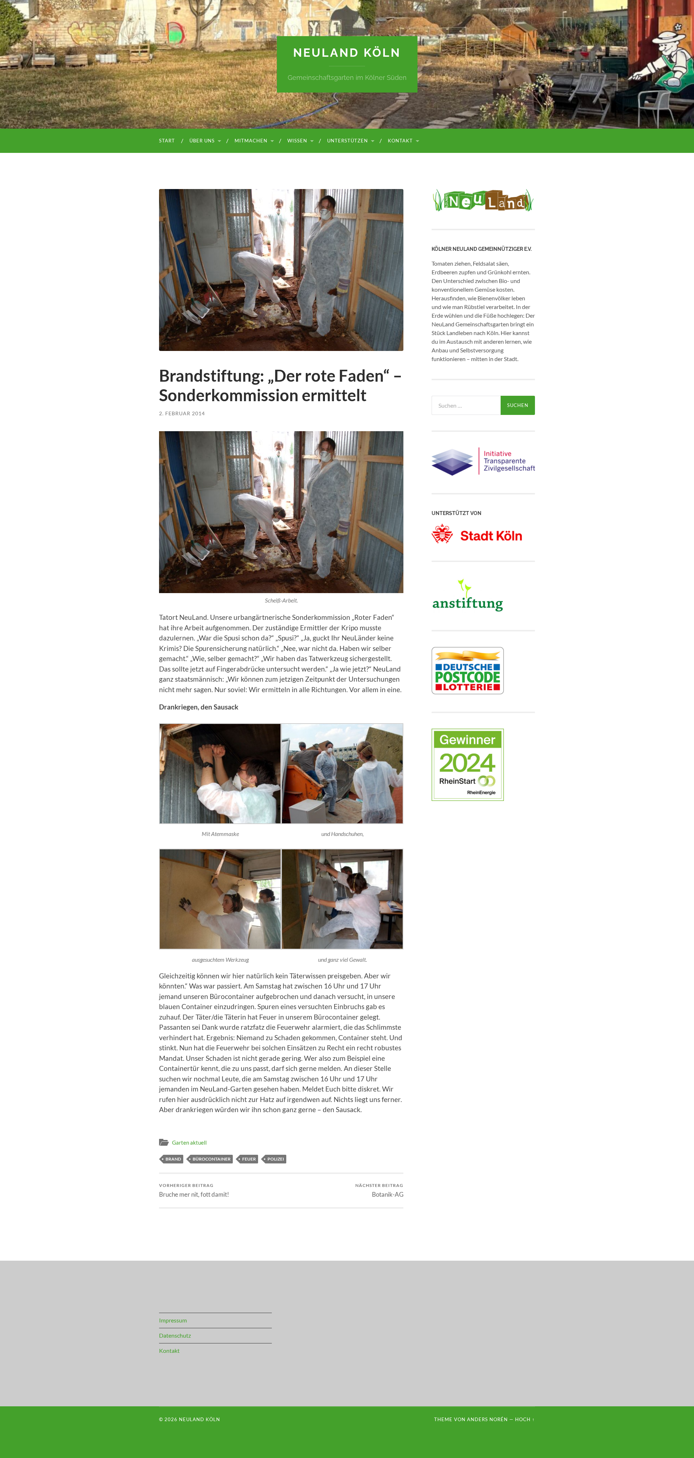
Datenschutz (175, 1335)
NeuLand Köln (347, 52)
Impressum (173, 1320)
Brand (173, 1159)
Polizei (275, 1159)
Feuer (249, 1159)
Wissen (297, 140)
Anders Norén (487, 1419)
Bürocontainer (212, 1159)
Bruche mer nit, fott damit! (194, 1190)
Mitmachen (251, 140)
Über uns (202, 140)
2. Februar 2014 (182, 413)
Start (167, 140)
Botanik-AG (379, 1190)
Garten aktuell (189, 1142)
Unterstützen (347, 140)
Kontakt (400, 140)
